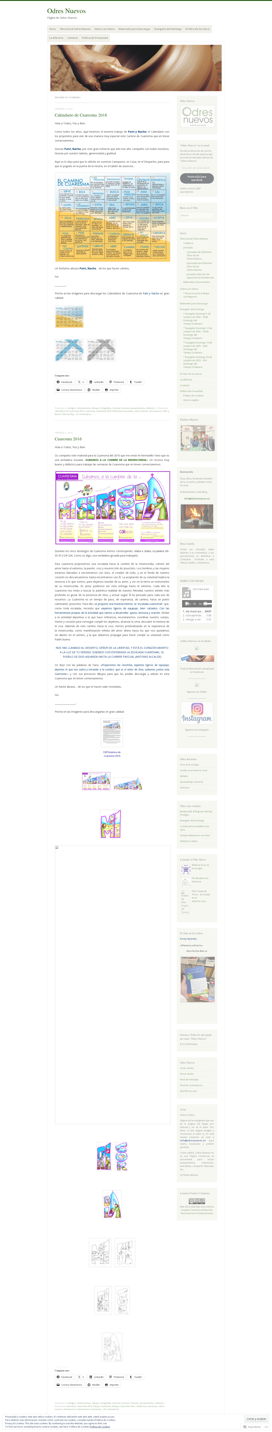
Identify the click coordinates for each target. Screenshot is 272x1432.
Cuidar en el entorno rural (193, 770)
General (116, 408)
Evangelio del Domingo (168, 29)
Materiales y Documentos (196, 282)
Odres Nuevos (66, 10)
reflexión (150, 408)
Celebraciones (84, 408)
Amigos (71, 408)
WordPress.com (188, 1091)
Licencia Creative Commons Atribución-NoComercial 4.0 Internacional (197, 1210)
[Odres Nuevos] (136, 68)
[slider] (207, 603)
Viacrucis (184, 787)
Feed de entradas (189, 1079)
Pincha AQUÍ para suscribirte (197, 178)
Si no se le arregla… (190, 764)
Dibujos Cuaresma (102, 1406)
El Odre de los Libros (198, 29)
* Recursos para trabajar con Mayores (196, 295)
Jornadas (188, 247)
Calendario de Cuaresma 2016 (81, 115)
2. (193, 615)
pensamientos (138, 408)
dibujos (95, 408)
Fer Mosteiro (198, 878)
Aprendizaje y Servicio (191, 781)
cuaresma (90, 411)
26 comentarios (111, 1409)
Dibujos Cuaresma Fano (123, 1406)
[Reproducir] (187, 604)
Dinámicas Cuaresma (122, 411)
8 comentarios (84, 414)
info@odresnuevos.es (197, 498)
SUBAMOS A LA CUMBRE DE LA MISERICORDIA (116, 460)
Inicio (52, 29)
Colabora (188, 243)
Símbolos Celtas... (189, 841)
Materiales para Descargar (134, 29)
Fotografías (105, 408)
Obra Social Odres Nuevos (75, 29)
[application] (197, 603)
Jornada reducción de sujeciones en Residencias (200, 276)
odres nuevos (141, 411)
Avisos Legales (191, 400)
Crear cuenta (187, 1068)
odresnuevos (155, 411)
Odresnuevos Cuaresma (89, 1409)
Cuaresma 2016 (103, 411)
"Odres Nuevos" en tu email (194, 145)
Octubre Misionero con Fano (195, 835)
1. (193, 611)
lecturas (126, 408)
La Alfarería (56, 37)
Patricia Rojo (68, 414)
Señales (184, 776)
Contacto (72, 37)
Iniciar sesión (187, 1073)
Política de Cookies (193, 395)
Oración (135, 1403)
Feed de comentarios (191, 1085)
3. (193, 619)
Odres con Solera (104, 29)
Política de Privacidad (95, 37)
